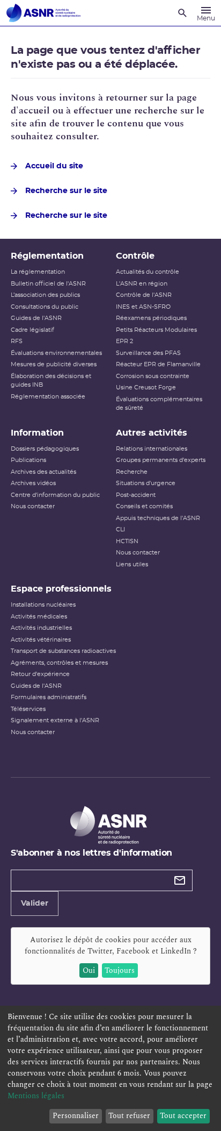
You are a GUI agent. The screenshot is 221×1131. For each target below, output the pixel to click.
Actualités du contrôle (147, 272)
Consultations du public (44, 307)
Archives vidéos (33, 483)
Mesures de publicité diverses (54, 364)
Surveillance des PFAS (148, 353)
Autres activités (151, 433)
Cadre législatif (32, 330)
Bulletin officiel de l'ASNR (48, 284)
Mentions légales (36, 1095)
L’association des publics (45, 295)
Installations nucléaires (43, 605)
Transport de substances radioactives (63, 651)
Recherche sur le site (66, 191)
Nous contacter (33, 506)
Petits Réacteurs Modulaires (156, 330)
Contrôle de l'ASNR (144, 295)
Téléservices (28, 709)
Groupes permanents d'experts (160, 460)
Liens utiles (132, 564)
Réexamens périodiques (151, 318)
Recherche (132, 472)
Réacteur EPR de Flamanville (158, 364)
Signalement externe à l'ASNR (55, 720)
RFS (17, 341)
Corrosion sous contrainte (152, 376)
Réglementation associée (48, 397)
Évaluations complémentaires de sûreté (159, 403)
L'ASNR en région (141, 284)
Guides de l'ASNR (36, 318)
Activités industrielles (41, 628)
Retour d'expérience (40, 674)
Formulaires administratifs (48, 697)
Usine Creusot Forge (146, 387)
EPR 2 (124, 341)
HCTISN (127, 541)
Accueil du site (54, 166)
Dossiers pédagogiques (45, 449)
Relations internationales (151, 449)
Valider (34, 903)
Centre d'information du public (55, 495)
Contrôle (135, 256)
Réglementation (47, 256)
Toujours (120, 970)
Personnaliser (76, 1115)
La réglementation (38, 272)
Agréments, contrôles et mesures (59, 663)
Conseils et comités (144, 506)
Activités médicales (39, 617)
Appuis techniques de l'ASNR (158, 518)
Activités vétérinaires (41, 640)
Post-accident (136, 495)
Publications (28, 460)
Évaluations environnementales (56, 353)
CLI (120, 529)
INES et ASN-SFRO (143, 307)
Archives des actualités (43, 472)
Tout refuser (129, 1115)
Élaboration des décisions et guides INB (51, 380)
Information (37, 433)
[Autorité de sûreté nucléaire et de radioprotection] (43, 13)
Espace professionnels (61, 589)
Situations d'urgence (145, 483)
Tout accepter (183, 1115)
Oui (89, 970)
